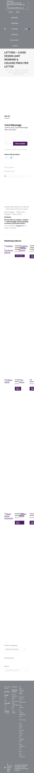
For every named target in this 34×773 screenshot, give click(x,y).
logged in (20, 225)
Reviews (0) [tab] (9, 171)
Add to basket (20, 143)
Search (28, 670)
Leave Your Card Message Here (16, 128)
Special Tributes (22, 149)
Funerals (14, 149)
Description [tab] (9, 167)
